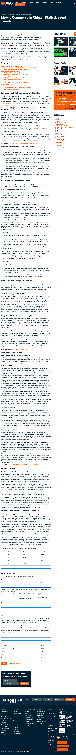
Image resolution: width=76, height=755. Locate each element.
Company (58, 2)
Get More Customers (35, 2)
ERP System (3, 720)
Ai (55, 130)
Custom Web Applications (42, 713)
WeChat (41, 497)
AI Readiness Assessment (42, 727)
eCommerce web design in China (14, 103)
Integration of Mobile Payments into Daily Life (15, 74)
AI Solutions (24, 2)
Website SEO (27, 711)
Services (45, 2)
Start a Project (20, 4)
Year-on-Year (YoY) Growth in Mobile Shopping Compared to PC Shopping (21, 67)
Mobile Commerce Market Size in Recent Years (15, 69)
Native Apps (39, 719)
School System (4, 726)
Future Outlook (5, 84)
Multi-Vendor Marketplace (6, 736)
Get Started (50, 744)
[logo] (7, 3)
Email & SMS (15, 727)
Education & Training (52, 728)
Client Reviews (51, 740)
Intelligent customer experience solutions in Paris (25, 464)
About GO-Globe (51, 736)
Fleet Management (5, 728)
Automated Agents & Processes (17, 714)
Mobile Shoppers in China (11, 89)
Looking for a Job (63, 749)
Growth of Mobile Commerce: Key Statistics (12, 66)
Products (16, 2)
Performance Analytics (17, 733)
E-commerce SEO (28, 715)
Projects (52, 2)
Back (3, 663)
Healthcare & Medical (51, 731)
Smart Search (15, 718)
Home (2, 14)
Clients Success (59, 124)
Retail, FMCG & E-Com (51, 726)
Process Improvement (41, 728)
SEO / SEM (57, 133)
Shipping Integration (17, 725)
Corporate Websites (41, 711)
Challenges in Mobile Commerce (13, 79)
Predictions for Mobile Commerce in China (14, 86)
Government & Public (52, 716)
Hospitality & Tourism (50, 719)
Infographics (58, 145)
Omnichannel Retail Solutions (19, 349)
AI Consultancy (16, 716)
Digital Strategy (40, 725)
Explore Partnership (63, 745)
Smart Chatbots (16, 711)
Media (49, 742)
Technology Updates (60, 135)
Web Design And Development (63, 127)
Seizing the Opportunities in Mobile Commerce (16, 82)
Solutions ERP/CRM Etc (61, 125)
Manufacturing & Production (51, 723)
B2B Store (3, 732)
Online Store (3, 730)
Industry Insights (59, 136)
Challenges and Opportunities (11, 76)
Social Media (58, 147)
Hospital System (4, 724)
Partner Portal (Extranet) (6, 718)
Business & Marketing (60, 144)
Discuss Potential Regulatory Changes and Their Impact (17, 87)
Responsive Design (40, 715)
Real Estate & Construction (51, 714)
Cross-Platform (40, 723)
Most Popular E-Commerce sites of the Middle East (25, 143)
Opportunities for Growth (11, 81)
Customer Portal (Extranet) (4, 712)
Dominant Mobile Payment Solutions (10, 71)
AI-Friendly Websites (29, 717)
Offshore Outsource (60, 122)
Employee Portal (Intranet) (6, 716)
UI (55, 131)
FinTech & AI (50, 711)
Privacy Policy (26, 751)
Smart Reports (16, 731)
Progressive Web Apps (41, 721)
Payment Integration (17, 723)
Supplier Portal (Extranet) (6, 714)
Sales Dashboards (16, 729)
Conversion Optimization (30, 723)
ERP (56, 118)
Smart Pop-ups (28, 725)
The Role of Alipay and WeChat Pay (12, 72)
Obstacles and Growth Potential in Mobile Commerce (18, 77)
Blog (6, 14)
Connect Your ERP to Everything (17, 721)
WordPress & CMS (40, 717)
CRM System (3, 722)
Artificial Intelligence (60, 141)
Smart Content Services (29, 719)
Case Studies (58, 142)
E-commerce (58, 139)
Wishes (57, 119)
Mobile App (58, 128)
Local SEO (27, 713)
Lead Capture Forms (29, 721)
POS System (3, 734)
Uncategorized (59, 138)
